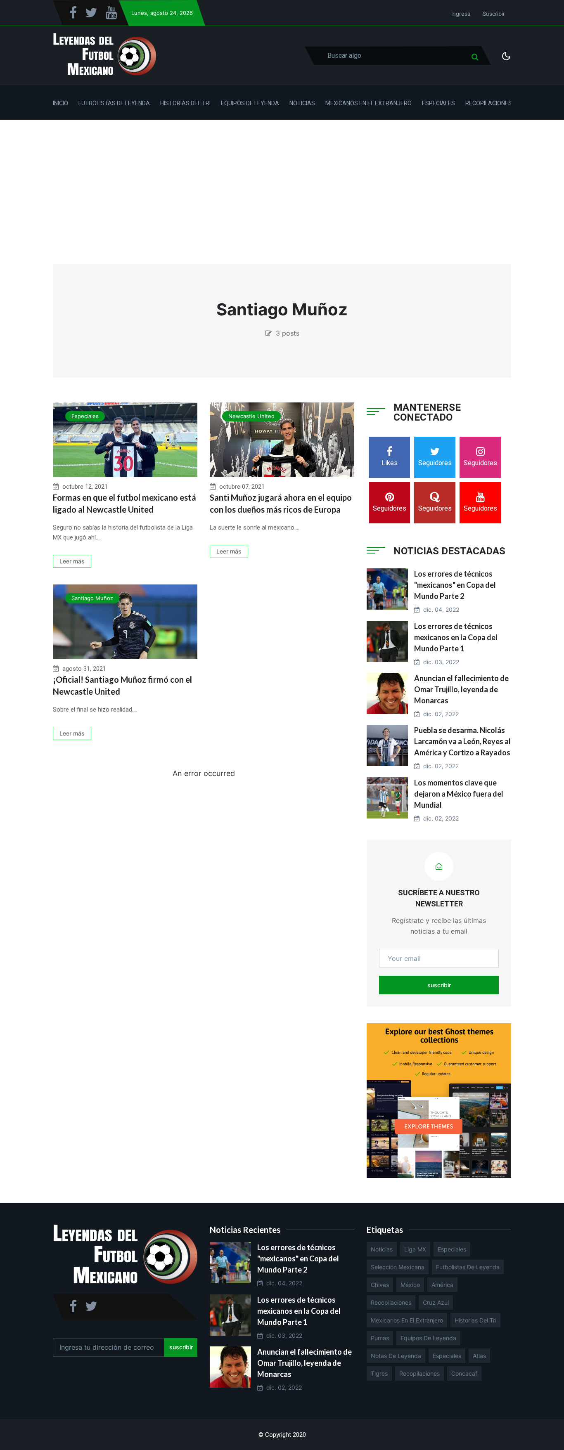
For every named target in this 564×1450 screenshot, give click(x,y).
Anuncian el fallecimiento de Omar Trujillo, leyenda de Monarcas (461, 689)
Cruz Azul (436, 1302)
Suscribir (494, 13)
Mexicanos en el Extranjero (368, 103)
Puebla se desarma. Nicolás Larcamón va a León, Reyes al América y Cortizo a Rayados (462, 741)
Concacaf (464, 1373)
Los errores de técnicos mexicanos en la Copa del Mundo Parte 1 (456, 637)
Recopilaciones (488, 103)
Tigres (379, 1373)
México (410, 1284)
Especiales (438, 103)
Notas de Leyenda (396, 1355)
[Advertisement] (282, 181)
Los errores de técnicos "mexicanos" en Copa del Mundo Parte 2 (455, 585)
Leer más (72, 561)
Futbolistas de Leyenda (114, 103)
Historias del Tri (185, 103)
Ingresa (460, 13)
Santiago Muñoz (92, 598)
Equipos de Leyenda (250, 103)
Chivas (380, 1284)
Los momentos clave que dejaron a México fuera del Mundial (458, 793)
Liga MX (415, 1249)
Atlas (479, 1355)
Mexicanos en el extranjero (407, 1320)
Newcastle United (251, 416)
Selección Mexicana (397, 1266)
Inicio (60, 103)
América (442, 1284)
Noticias (302, 103)
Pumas (380, 1337)
